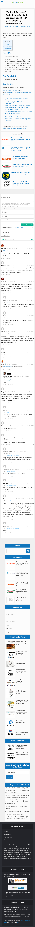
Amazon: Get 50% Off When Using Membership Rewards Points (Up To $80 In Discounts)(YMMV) (16, 801)
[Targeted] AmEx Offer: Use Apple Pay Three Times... (22, 573)
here (22, 30)
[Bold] (2, 208)
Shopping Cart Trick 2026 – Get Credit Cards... (22, 691)
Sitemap (6, 840)
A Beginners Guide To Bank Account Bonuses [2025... (22, 746)
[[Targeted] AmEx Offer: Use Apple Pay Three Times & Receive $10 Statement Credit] (11, 575)
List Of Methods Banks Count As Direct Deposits (20, 681)
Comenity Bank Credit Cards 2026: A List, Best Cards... (21, 712)
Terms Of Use (8, 837)
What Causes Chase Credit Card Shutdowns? (17, 811)
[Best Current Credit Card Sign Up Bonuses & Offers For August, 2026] (11, 655)
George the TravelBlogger (13, 455)
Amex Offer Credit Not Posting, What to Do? (17, 105)
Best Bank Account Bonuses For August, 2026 (22, 643)
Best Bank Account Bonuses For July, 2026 (16, 788)
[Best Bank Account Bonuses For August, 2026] (11, 645)
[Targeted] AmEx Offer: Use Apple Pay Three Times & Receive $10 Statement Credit (20, 148)
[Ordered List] (11, 208)
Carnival (14, 128)
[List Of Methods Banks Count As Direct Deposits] (11, 683)
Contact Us (7, 832)
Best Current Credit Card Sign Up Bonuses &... (21, 653)
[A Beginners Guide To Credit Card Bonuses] (11, 756)
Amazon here (16, 918)
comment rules (19, 227)
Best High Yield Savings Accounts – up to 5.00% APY (16, 807)
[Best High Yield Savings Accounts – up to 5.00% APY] (11, 673)
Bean (8, 318)
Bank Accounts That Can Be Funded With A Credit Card (22, 702)
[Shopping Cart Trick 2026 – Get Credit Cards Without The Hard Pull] (11, 693)
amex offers (6, 128)
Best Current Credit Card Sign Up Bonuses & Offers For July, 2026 (17, 791)
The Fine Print (7, 46)
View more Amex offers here (11, 90)
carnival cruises (22, 128)
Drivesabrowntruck (7, 426)
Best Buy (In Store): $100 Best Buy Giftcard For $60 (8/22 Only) (20, 173)
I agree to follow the (13, 227)
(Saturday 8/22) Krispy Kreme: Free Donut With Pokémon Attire (22, 165)
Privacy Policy (7, 834)
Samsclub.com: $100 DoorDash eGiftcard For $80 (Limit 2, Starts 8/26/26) (20, 139)
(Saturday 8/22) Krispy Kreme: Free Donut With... (22, 591)
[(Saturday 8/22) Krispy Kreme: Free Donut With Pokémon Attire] (11, 592)
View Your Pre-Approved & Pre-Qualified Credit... (21, 663)
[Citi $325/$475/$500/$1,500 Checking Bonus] (11, 733)
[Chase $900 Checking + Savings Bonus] (11, 724)
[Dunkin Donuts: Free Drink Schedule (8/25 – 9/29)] (11, 584)
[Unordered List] (13, 208)
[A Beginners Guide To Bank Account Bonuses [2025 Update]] (11, 747)
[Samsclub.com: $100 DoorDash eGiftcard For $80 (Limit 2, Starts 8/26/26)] (11, 565)
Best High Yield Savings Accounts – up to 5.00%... (21, 671)
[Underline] (7, 208)
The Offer (6, 45)
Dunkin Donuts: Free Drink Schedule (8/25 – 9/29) (20, 157)
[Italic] (4, 208)
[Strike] (9, 208)
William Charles (26, 26)
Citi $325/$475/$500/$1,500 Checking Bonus (22, 732)
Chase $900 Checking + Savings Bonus (22, 721)
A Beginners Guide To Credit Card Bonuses (22, 753)
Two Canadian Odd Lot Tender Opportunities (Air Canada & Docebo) (21, 183)
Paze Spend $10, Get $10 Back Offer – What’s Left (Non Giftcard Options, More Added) (17, 796)
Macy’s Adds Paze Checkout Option (14, 814)
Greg (8, 412)
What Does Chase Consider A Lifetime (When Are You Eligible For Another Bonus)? (17, 818)
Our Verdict (7, 48)
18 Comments (16, 26)
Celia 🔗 (3, 364)
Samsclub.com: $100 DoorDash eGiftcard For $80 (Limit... (22, 563)
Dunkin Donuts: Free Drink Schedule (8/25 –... (22, 584)
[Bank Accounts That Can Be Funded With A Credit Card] (11, 704)
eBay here (8, 918)
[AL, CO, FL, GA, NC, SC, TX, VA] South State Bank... (21, 599)
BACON (8, 302)
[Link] (15, 208)
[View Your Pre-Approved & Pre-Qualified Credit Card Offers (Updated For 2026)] (11, 664)
